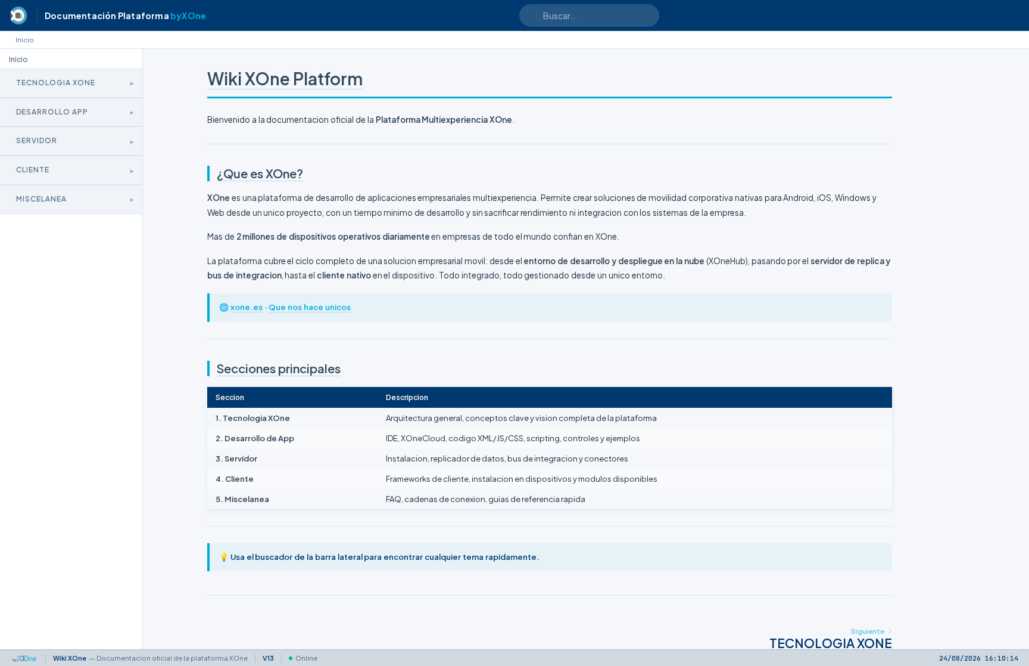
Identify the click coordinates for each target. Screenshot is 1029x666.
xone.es (246, 307)
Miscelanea (41, 198)
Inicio (24, 39)
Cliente (32, 169)
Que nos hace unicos (309, 307)
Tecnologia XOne (55, 82)
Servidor (36, 140)
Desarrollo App (52, 111)
